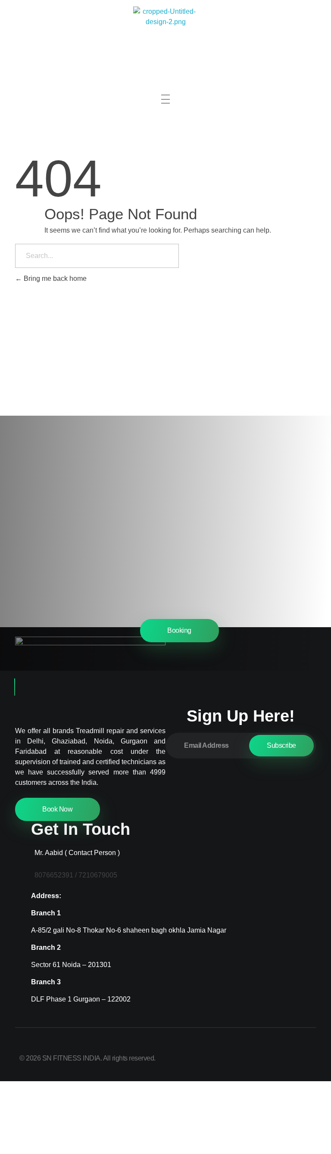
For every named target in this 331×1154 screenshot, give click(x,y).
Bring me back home (54, 278)
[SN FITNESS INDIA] (165, 38)
